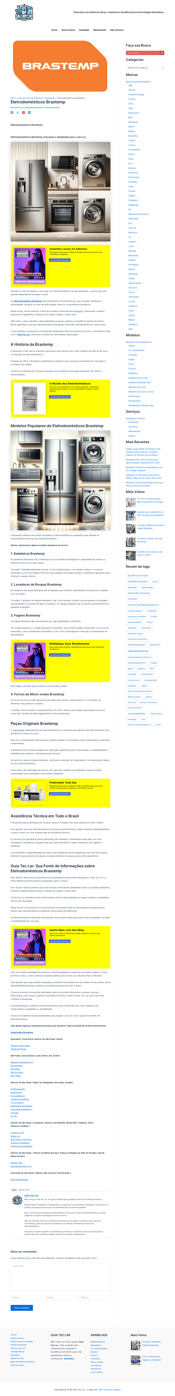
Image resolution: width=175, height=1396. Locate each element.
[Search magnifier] (162, 53)
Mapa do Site (17, 1358)
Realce (131, 269)
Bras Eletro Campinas (21, 1139)
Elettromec (133, 177)
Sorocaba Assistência (21, 1109)
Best (130, 117)
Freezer (132, 368)
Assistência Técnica (135, 418)
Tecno (131, 292)
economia (146, 628)
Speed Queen (134, 283)
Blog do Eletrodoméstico (23, 1361)
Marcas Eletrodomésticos (138, 81)
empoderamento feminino (139, 657)
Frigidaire (133, 200)
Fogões (94, 1352)
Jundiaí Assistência (20, 1099)
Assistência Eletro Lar (21, 1166)
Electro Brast (17, 1072)
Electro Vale (16, 1163)
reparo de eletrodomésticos (140, 691)
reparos (148, 697)
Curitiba (153, 616)
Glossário (15, 1355)
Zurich (158, 725)
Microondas (134, 396)
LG (129, 237)
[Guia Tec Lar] (17, 1200)
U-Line (131, 301)
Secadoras (96, 1368)
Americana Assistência (21, 1146)
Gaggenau (133, 205)
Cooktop (132, 355)
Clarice (131, 140)
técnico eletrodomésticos (139, 725)
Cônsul (150, 622)
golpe (130, 668)
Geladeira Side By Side (139, 382)
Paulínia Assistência (20, 1143)
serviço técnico (135, 708)
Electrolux (133, 172)
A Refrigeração (18, 1089)
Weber (131, 320)
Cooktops (95, 1358)
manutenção (19, 730)
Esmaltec (132, 182)
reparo (144, 686)
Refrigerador (134, 401)
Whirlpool (133, 324)
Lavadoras (96, 1365)
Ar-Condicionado (99, 1348)
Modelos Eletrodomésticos (139, 342)
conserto (132, 599)
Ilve (130, 223)
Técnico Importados (20, 1045)
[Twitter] (17, 112)
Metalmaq (133, 255)
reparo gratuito (134, 697)
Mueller (132, 260)
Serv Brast (16, 1076)
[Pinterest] (23, 112)
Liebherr (132, 241)
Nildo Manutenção (19, 1179)
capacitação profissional (139, 593)
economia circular (135, 633)
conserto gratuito (135, 611)
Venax (131, 310)
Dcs (130, 163)
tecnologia (132, 719)
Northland (133, 264)
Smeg (131, 278)
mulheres (132, 686)
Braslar (131, 131)
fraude (154, 663)
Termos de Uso (18, 1348)
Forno (131, 364)
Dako (131, 159)
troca (143, 719)
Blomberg (133, 122)
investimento (147, 674)
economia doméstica (137, 639)
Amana (131, 90)
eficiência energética (136, 645)
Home (13, 1334)
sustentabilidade (136, 713)
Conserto (133, 426)
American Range (136, 94)
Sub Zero (132, 287)
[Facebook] (12, 112)
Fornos (94, 1355)
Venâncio (132, 306)
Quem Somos (17, 1338)
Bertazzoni (133, 113)
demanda (132, 628)
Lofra (131, 246)
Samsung (132, 274)
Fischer (131, 191)
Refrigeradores (98, 1341)
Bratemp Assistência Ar (22, 1062)
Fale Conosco (17, 1365)
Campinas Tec (17, 1132)
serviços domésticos (148, 702)
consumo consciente (137, 616)
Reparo (131, 436)
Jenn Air (132, 228)
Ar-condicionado (136, 350)
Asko (130, 103)
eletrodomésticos (138, 651)
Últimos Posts (24, 1190)
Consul (131, 145)
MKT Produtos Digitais (110, 1389)
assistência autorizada (138, 575)
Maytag (132, 251)
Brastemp (78, 311)
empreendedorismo (137, 663)
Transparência (17, 1351)
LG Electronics (134, 680)
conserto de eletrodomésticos (143, 605)
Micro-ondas (97, 1362)
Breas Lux (15, 1136)
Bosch (131, 126)
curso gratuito (135, 622)
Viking (131, 315)
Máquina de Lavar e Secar (141, 391)
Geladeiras (96, 1345)
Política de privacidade (22, 1341)
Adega (131, 345)
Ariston (131, 99)
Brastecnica (16, 1092)
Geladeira (133, 373)
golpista (141, 668)
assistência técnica (138, 581)
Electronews (17, 1065)
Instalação (133, 422)
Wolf (130, 329)
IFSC (152, 668)
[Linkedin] (29, 112)
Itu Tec (14, 1116)
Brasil (155, 581)
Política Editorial (19, 1344)
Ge (129, 209)
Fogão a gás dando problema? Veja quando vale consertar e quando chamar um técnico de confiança (143, 452)
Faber (131, 186)
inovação (132, 674)
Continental (134, 149)
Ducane (132, 168)
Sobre (14, 1190)
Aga (130, 85)
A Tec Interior (17, 1102)
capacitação (147, 587)
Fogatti (131, 195)
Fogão (131, 359)
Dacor (131, 154)
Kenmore (132, 232)
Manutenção (134, 431)
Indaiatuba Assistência (21, 1106)
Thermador (133, 297)
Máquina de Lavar (137, 387)
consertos (151, 611)
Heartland (133, 218)
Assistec (15, 1112)
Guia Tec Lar (31, 1195)
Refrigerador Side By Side (140, 405)
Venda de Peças (18, 1049)
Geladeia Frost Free (137, 378)
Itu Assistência (18, 1096)
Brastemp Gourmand (138, 214)
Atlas (130, 108)
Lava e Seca (96, 1372)
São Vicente (156, 713)
